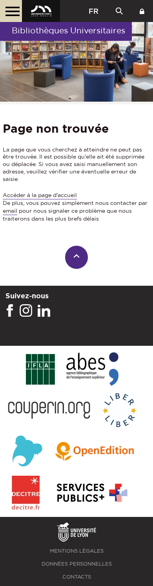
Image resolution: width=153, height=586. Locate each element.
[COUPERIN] (49, 411)
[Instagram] (26, 311)
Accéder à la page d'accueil (40, 195)
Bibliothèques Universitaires (68, 30)
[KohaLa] (27, 451)
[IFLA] (40, 369)
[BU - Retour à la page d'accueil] (41, 11)
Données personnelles (77, 563)
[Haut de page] (76, 257)
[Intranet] (142, 11)
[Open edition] (94, 452)
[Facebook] (9, 311)
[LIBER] (119, 410)
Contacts (76, 576)
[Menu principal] (11, 11)
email (10, 211)
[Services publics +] (91, 493)
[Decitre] (26, 493)
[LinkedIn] (44, 311)
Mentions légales (77, 550)
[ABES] (92, 369)
